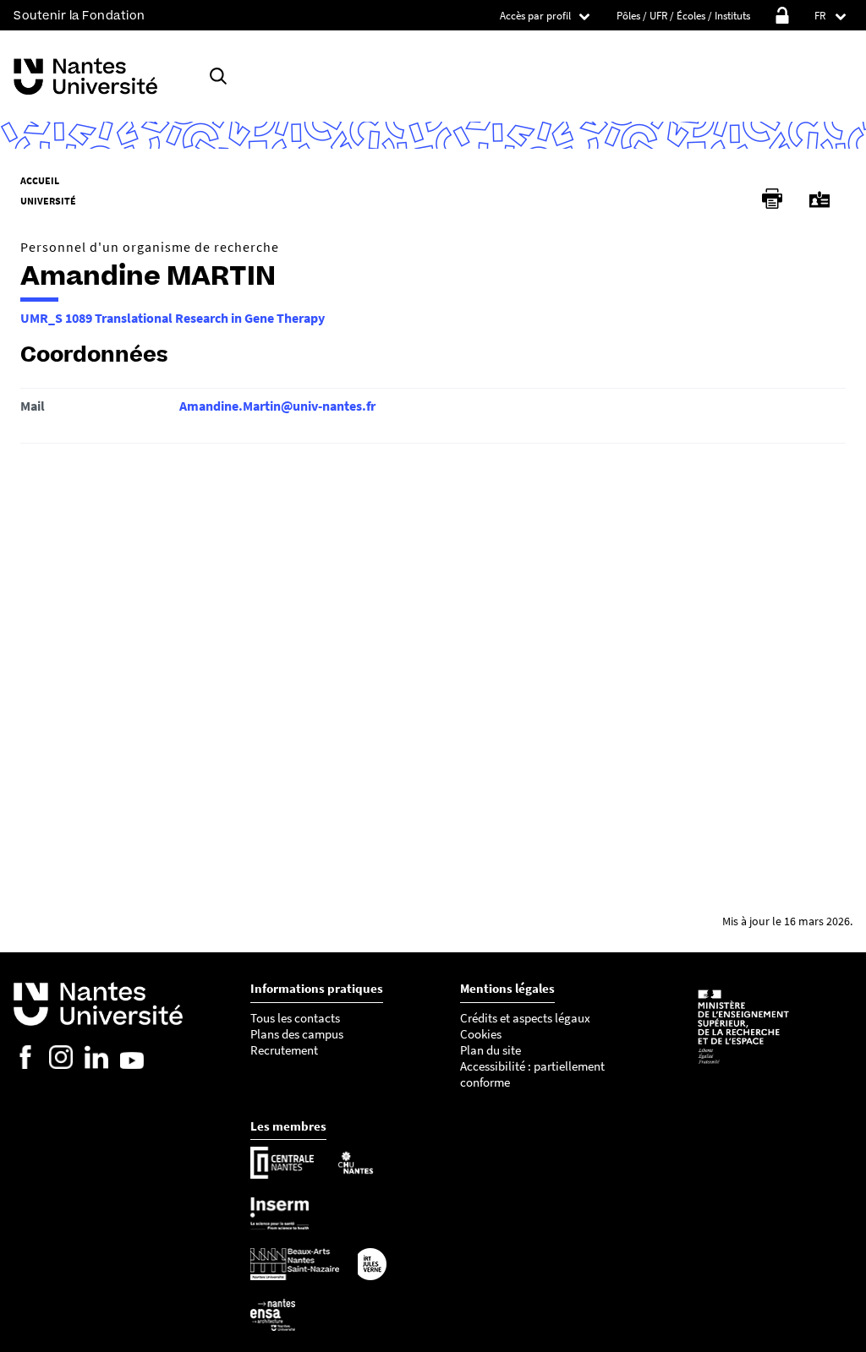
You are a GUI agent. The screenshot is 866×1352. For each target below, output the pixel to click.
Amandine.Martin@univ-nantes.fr (277, 405)
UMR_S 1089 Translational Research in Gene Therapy (172, 317)
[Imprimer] (772, 198)
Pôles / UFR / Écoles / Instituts (683, 15)
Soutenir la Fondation (79, 15)
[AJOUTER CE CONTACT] (819, 200)
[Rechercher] (218, 76)
